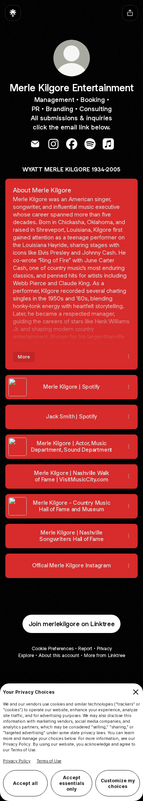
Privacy (104, 648)
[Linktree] (13, 13)
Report (85, 648)
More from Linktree (104, 655)
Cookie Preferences (53, 648)
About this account (59, 655)
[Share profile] (130, 13)
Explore (26, 655)
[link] (35, 144)
